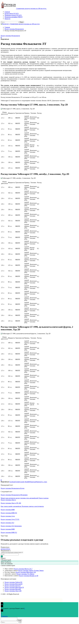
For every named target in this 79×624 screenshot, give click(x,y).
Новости (7, 18)
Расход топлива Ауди (8, 516)
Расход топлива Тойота (13, 582)
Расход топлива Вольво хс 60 (28, 575)
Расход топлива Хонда (13, 585)
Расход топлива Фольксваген (10, 35)
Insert (19, 620)
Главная (7, 12)
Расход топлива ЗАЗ (7, 522)
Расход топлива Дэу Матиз (25, 574)
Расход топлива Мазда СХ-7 (23, 569)
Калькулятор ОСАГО (12, 13)
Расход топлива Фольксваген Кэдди (12, 488)
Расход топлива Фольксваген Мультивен (14, 495)
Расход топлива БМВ (8, 509)
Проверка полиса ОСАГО (13, 15)
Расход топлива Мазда (13, 589)
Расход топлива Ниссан (13, 584)
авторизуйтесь (5, 549)
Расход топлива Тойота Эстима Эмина (31, 570)
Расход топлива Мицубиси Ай (26, 572)
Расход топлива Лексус (8, 500)
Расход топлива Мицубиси (14, 587)
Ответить (4, 616)
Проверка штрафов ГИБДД (13, 17)
